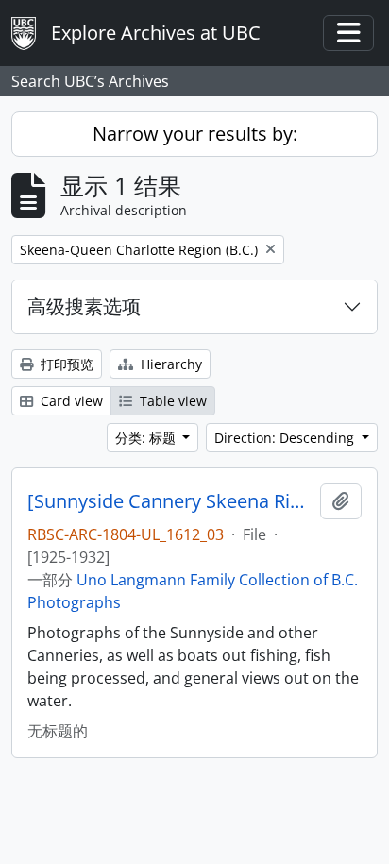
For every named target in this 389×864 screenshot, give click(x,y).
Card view (70, 401)
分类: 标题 (147, 438)
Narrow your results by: (195, 133)
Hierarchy (169, 364)
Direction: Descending (286, 438)
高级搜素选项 (84, 306)
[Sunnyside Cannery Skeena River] (170, 501)
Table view (171, 401)
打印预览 (65, 364)
